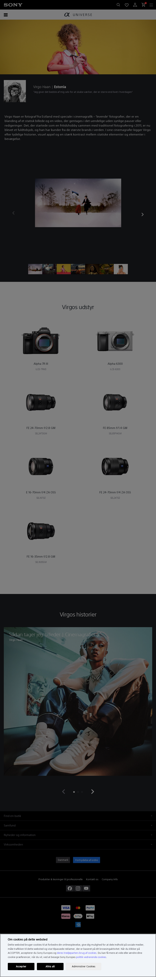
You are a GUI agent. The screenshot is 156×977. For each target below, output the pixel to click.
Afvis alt (50, 966)
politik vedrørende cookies (91, 957)
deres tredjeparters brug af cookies (76, 953)
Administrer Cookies (83, 966)
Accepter (21, 966)
